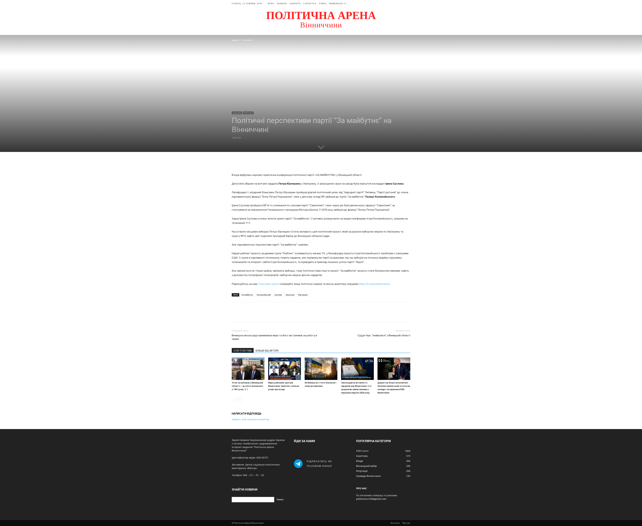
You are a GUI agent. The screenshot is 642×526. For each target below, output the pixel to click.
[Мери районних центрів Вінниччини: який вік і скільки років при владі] (284, 369)
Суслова (278, 295)
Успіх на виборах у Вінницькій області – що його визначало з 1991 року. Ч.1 (247, 386)
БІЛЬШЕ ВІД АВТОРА (267, 350)
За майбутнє (247, 295)
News (271, 4)
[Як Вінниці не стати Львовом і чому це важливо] (321, 369)
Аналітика (237, 113)
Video (323, 4)
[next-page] (239, 399)
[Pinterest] (325, 163)
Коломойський (264, 295)
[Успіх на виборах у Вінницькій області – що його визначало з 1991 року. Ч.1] (248, 369)
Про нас (406, 522)
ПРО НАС (361, 488)
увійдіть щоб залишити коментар (250, 419)
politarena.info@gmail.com (371, 498)
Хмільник (290, 295)
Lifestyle (309, 4)
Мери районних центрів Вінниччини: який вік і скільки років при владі (283, 386)
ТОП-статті (248, 113)
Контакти (395, 522)
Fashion (282, 4)
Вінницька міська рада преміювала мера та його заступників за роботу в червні (274, 337)
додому (235, 40)
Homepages (336, 4)
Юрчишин (303, 295)
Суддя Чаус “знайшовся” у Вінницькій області (383, 335)
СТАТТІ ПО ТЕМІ (243, 350)
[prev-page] (234, 399)
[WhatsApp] (332, 163)
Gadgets (295, 4)
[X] (317, 163)
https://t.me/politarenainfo (374, 283)
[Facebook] (309, 163)
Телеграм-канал (268, 283)
